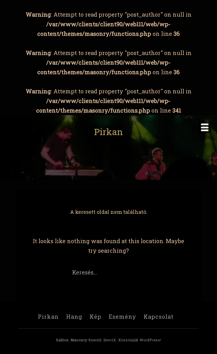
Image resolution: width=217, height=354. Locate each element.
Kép (95, 316)
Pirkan (108, 132)
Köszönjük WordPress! (139, 340)
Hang (74, 316)
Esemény (122, 316)
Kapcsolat (158, 316)
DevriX (109, 340)
